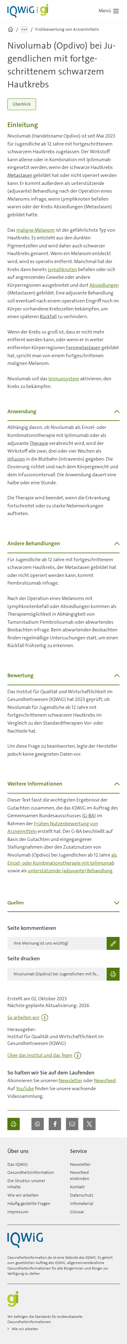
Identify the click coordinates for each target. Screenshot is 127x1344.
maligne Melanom (35, 230)
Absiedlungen (104, 285)
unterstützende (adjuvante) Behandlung (70, 870)
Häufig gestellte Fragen (28, 1203)
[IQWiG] (25, 1240)
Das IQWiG (17, 1164)
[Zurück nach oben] (113, 1148)
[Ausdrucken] (13, 1124)
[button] (37, 1124)
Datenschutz (81, 1195)
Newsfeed (105, 1080)
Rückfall (48, 316)
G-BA (89, 815)
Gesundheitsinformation (30, 1172)
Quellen (15, 902)
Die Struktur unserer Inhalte (26, 1184)
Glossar (77, 1211)
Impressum (17, 1211)
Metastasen (19, 175)
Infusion (16, 459)
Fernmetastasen (83, 347)
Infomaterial (81, 1203)
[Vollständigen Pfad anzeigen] (24, 29)
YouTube (25, 1088)
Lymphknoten (62, 269)
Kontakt (77, 1187)
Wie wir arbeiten (23, 1195)
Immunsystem (63, 378)
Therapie (39, 443)
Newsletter (70, 1080)
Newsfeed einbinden (79, 1175)
